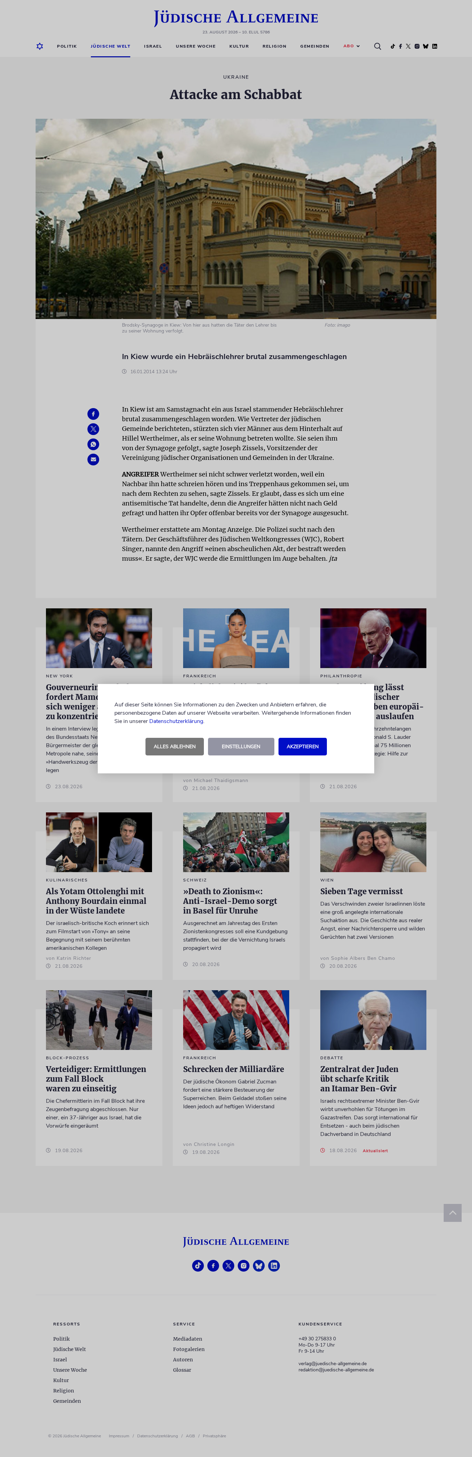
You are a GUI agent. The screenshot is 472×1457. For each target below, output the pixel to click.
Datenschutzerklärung (176, 721)
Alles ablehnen (175, 746)
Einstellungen (241, 746)
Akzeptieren (303, 746)
